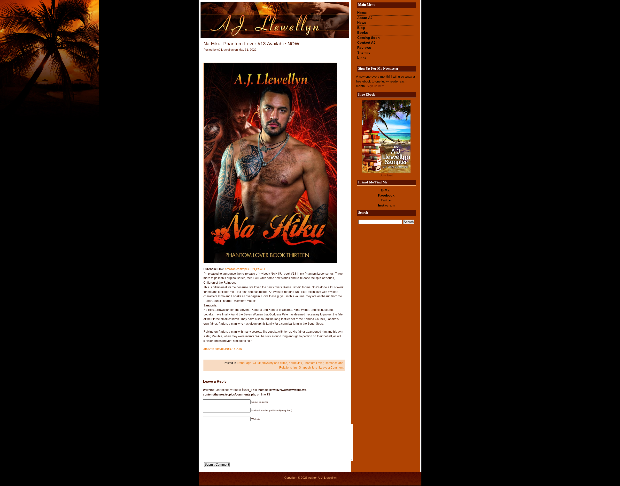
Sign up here (375, 86)
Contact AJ (366, 42)
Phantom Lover (313, 362)
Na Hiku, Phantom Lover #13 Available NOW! (252, 43)
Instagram (386, 205)
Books (362, 32)
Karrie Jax (295, 362)
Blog (361, 28)
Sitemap (364, 52)
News (361, 23)
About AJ (364, 18)
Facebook (386, 195)
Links (361, 57)
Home (362, 13)
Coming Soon (368, 38)
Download (386, 175)
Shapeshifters (308, 367)
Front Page (244, 362)
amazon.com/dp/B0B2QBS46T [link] (245, 269)
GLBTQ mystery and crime (270, 362)
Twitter (386, 200)
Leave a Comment (331, 367)
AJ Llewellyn (225, 49)
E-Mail (386, 190)
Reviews (364, 47)
